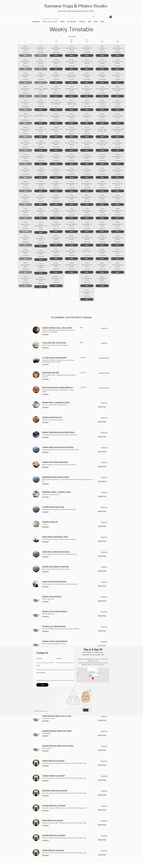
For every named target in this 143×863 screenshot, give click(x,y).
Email (37, 665)
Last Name (59, 658)
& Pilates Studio (90, 6)
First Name (39, 658)
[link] (59, 328)
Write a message (40, 672)
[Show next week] (82, 37)
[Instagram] (93, 16)
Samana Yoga (59, 6)
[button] (110, 16)
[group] (25, 170)
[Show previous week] (61, 37)
